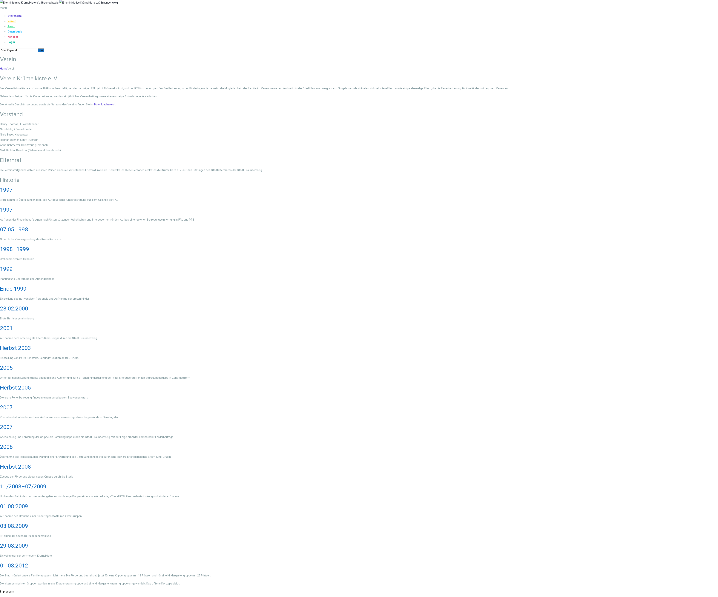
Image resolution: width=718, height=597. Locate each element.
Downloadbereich (104, 104)
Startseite (14, 16)
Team (11, 26)
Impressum (7, 591)
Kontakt (12, 37)
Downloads (14, 31)
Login (11, 42)
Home (3, 68)
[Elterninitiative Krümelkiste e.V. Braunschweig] (59, 2)
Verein (11, 21)
